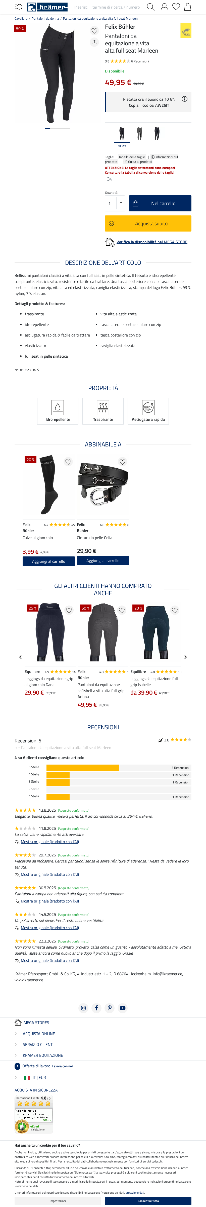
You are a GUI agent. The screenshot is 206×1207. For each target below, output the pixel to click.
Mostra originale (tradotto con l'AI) (50, 842)
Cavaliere (21, 18)
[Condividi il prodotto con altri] (94, 42)
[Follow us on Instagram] (83, 1008)
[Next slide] (187, 138)
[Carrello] (187, 6)
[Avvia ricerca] (152, 7)
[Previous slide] (109, 138)
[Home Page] (47, 7)
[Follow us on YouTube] (123, 1008)
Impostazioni (58, 1200)
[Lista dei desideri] (176, 6)
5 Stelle (34, 767)
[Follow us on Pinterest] (110, 1008)
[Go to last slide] (21, 657)
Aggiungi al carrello (102, 560)
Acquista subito (151, 223)
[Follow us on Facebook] (96, 1008)
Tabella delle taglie (132, 156)
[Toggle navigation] (19, 6)
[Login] (164, 6)
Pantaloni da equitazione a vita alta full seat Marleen (100, 18)
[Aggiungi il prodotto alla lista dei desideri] (94, 30)
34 (110, 179)
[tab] (47, 128)
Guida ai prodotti (140, 161)
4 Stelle (34, 774)
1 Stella (34, 796)
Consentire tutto (148, 1200)
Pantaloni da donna (45, 18)
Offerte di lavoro (45, 1066)
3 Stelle (34, 781)
